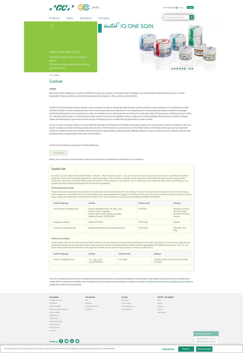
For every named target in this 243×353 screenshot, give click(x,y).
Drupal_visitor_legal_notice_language (105, 213)
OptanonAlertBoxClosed (99, 208)
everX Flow (53, 330)
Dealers (160, 303)
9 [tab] (193, 69)
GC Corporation (126, 303)
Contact (160, 309)
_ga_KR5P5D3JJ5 (95, 262)
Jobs (86, 300)
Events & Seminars (91, 306)
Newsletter (89, 309)
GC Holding (125, 300)
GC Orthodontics (127, 309)
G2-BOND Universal (55, 300)
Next (191, 26)
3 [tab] (178, 69)
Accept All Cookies (204, 349)
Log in (190, 7)
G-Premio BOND (54, 312)
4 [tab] (180, 69)
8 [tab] (190, 69)
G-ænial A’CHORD (55, 306)
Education (161, 306)
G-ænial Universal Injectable (58, 309)
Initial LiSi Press (54, 327)
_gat (100, 259)
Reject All (186, 349)
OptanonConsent (96, 216)
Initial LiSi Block (54, 324)
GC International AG (128, 306)
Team (159, 300)
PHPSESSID (109, 216)
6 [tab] (185, 69)
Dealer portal (162, 312)
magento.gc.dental (61, 222)
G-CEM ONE (53, 303)
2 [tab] (175, 69)
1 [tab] (172, 69)
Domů (51, 75)
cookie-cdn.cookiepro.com (64, 227)
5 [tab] (183, 69)
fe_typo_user (116, 208)
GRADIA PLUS (53, 318)
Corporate (88, 303)
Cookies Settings (58, 153)
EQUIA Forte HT (54, 315)
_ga (90, 259)
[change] (181, 7)
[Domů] (61, 7)
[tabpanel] (121, 46)
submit (191, 17)
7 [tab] (188, 69)
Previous (52, 26)
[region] (121, 349)
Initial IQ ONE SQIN (55, 321)
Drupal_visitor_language (99, 211)
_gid (95, 259)
